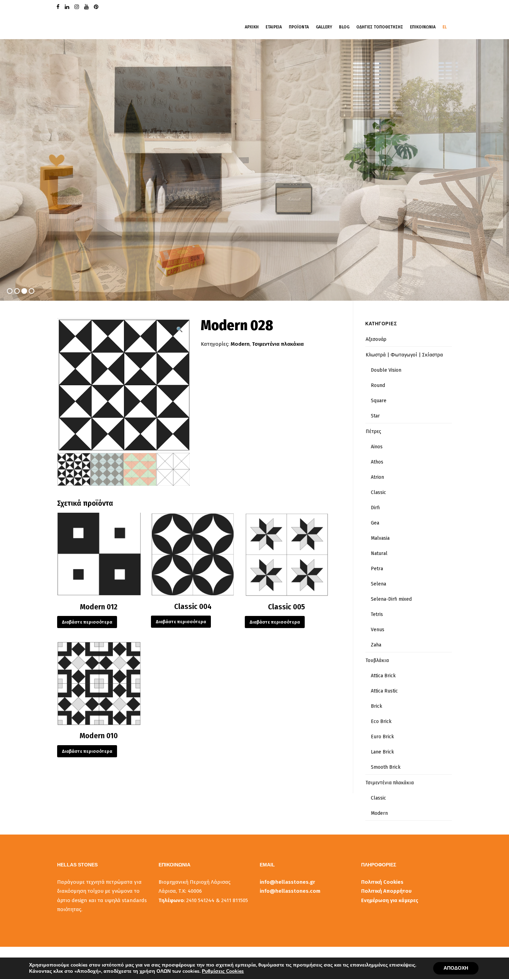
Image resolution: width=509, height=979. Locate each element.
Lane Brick (382, 752)
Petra (377, 569)
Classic (378, 492)
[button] (179, 329)
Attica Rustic (384, 691)
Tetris (377, 614)
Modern (240, 344)
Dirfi (375, 508)
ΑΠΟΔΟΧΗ (456, 968)
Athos (377, 462)
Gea (375, 523)
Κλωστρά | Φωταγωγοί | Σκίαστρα (404, 355)
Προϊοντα (299, 27)
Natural (379, 553)
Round (378, 385)
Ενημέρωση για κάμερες (389, 900)
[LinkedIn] (68, 6)
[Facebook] (58, 6)
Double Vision (386, 370)
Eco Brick (381, 721)
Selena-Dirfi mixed (391, 599)
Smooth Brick (386, 767)
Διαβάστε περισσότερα (87, 622)
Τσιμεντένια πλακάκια (278, 344)
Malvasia (380, 538)
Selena (378, 584)
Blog (344, 27)
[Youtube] (87, 6)
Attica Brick (383, 676)
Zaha (376, 645)
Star (375, 416)
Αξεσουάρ (376, 339)
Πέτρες (373, 431)
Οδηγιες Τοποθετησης (379, 27)
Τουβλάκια (377, 660)
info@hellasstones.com (290, 891)
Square (378, 401)
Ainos (377, 447)
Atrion (377, 477)
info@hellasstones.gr (287, 882)
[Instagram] (77, 6)
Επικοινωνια (423, 27)
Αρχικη (252, 27)
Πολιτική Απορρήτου (386, 891)
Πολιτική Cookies (382, 882)
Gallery (324, 27)
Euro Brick (382, 737)
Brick (376, 706)
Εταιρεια (274, 27)
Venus (377, 630)
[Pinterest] (97, 6)
